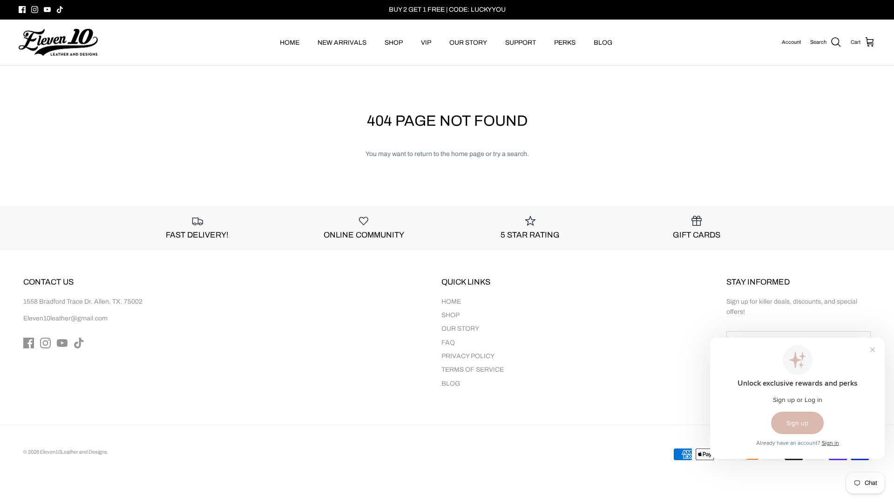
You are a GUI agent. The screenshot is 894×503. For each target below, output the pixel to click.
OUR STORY (468, 42)
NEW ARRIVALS (342, 42)
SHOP (394, 42)
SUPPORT (520, 42)
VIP (426, 42)
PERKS (565, 42)
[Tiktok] (59, 9)
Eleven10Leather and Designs (73, 452)
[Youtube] (47, 9)
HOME (289, 42)
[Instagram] (34, 9)
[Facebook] (22, 9)
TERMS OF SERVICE (472, 369)
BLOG (603, 42)
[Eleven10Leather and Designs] (58, 42)
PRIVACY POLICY (467, 356)
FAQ (448, 342)
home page (467, 153)
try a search (510, 153)
